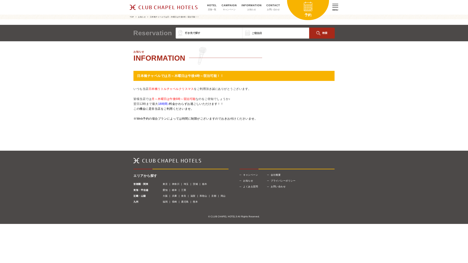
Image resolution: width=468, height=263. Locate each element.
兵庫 (174, 196)
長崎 (174, 201)
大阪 (165, 196)
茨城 (195, 184)
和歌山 (203, 196)
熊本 (195, 201)
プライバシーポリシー (283, 180)
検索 (324, 32)
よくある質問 (250, 186)
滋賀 (192, 196)
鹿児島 (185, 201)
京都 (213, 196)
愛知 (165, 190)
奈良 (183, 196)
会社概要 (276, 175)
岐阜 (174, 190)
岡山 (223, 196)
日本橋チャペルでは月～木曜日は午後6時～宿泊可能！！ (174, 17)
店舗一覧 (212, 9)
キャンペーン (229, 9)
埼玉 (186, 184)
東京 (165, 184)
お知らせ (251, 9)
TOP (132, 17)
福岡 (165, 201)
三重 (183, 190)
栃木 (204, 184)
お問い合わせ (273, 9)
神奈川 (176, 184)
